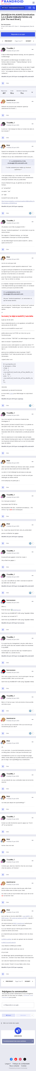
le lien (11, 393)
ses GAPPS (26, 916)
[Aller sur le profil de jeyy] (3, 146)
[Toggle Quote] (10, 161)
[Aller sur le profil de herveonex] (3, 601)
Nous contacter (14, 1066)
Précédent (8, 41)
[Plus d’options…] (32, 49)
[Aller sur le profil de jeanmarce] (3, 101)
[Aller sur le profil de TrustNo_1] (3, 50)
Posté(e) (13, 50)
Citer (7, 83)
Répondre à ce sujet (18, 34)
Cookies (23, 1066)
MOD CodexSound (18, 923)
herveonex (7, 24)
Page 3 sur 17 (19, 41)
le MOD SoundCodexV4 (9, 942)
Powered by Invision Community (18, 1068)
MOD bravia (5, 918)
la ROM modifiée (6, 939)
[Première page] (2, 41)
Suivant (28, 41)
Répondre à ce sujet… (12, 1005)
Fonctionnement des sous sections (14, 1041)
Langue (7, 1064)
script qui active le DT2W (19, 918)
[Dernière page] (33, 41)
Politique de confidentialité (21, 1064)
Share (9, 1015)
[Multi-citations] (3, 83)
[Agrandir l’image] (16, 610)
